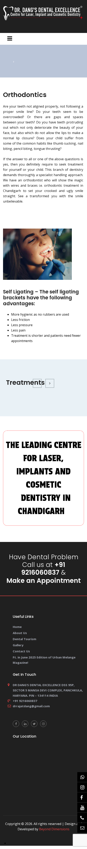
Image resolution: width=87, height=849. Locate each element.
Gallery (18, 645)
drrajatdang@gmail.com (31, 706)
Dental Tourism (24, 639)
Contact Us (21, 651)
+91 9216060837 (43, 568)
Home (7, 61)
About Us (20, 633)
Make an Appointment (43, 580)
